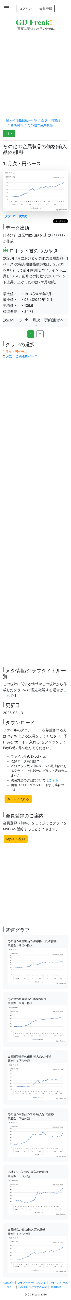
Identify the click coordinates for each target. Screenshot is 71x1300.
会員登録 (45, 8)
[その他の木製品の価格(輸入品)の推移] (37, 1139)
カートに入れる (18, 799)
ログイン (25, 8)
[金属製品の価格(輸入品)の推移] (37, 1254)
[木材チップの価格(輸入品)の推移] (37, 1197)
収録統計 (8, 1282)
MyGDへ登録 (15, 839)
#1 (8, 133)
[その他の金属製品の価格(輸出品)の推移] (37, 966)
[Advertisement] (35, 70)
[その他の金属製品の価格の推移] (37, 1023)
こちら (53, 780)
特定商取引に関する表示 (33, 1287)
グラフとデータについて (32, 1282)
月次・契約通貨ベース (21, 356)
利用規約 (56, 1287)
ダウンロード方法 (16, 216)
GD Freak (34, 22)
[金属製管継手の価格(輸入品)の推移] (37, 1081)
